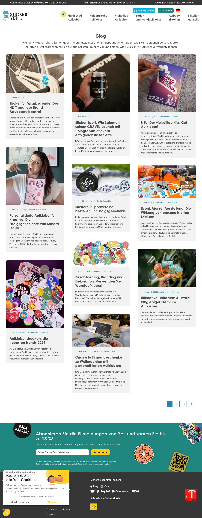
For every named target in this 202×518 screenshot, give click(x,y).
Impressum (52, 514)
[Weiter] (191, 404)
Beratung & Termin (146, 10)
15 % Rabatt (167, 10)
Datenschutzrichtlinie (58, 509)
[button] (6, 512)
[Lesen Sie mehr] (35, 96)
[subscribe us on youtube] (179, 482)
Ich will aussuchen (20, 502)
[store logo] (15, 16)
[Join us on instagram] (194, 482)
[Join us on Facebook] (186, 482)
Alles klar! (53, 502)
